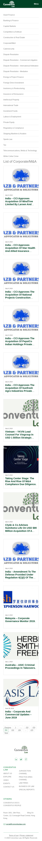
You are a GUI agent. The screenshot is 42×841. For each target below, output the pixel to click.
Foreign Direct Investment (13, 83)
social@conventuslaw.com (16, 824)
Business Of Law (26, 786)
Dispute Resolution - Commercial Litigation (20, 60)
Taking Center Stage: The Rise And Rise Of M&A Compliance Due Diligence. (20, 481)
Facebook (26, 759)
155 (12, 730)
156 (19, 730)
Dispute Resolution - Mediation (15, 71)
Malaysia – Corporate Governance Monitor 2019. (20, 620)
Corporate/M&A (9, 43)
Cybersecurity (8, 49)
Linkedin (16, 759)
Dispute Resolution (11, 54)
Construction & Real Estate (14, 37)
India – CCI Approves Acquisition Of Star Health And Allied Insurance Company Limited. (20, 249)
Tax (4, 145)
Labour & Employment (12, 117)
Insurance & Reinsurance (13, 94)
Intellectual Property (11, 100)
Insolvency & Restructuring (14, 88)
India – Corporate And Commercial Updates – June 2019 (18, 714)
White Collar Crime (10, 156)
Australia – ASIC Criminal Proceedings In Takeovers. (20, 666)
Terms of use (13, 835)
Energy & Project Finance (13, 77)
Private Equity (8, 122)
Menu (36, 4)
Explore (7, 777)
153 (33, 727)
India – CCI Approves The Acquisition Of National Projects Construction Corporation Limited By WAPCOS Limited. (19, 297)
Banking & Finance (11, 20)
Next (6, 733)
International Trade (10, 105)
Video (6, 780)
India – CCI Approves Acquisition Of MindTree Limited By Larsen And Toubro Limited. (19, 203)
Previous (8, 727)
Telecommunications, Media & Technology (20, 151)
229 (31, 730)
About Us (7, 773)
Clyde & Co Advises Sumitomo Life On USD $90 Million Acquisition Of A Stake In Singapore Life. (21, 529)
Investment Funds (10, 111)
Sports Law (7, 139)
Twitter (21, 759)
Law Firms (23, 783)
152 (27, 727)
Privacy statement (26, 835)
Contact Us (8, 787)
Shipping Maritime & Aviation (14, 134)
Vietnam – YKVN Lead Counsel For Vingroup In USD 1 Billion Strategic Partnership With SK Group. (19, 437)
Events (6, 783)
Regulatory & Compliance (13, 128)
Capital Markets (9, 26)
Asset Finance (9, 15)
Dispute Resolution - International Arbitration (20, 66)
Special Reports (26, 790)
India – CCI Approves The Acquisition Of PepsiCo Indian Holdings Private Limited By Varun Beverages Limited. (19, 344)
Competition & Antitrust (12, 32)
